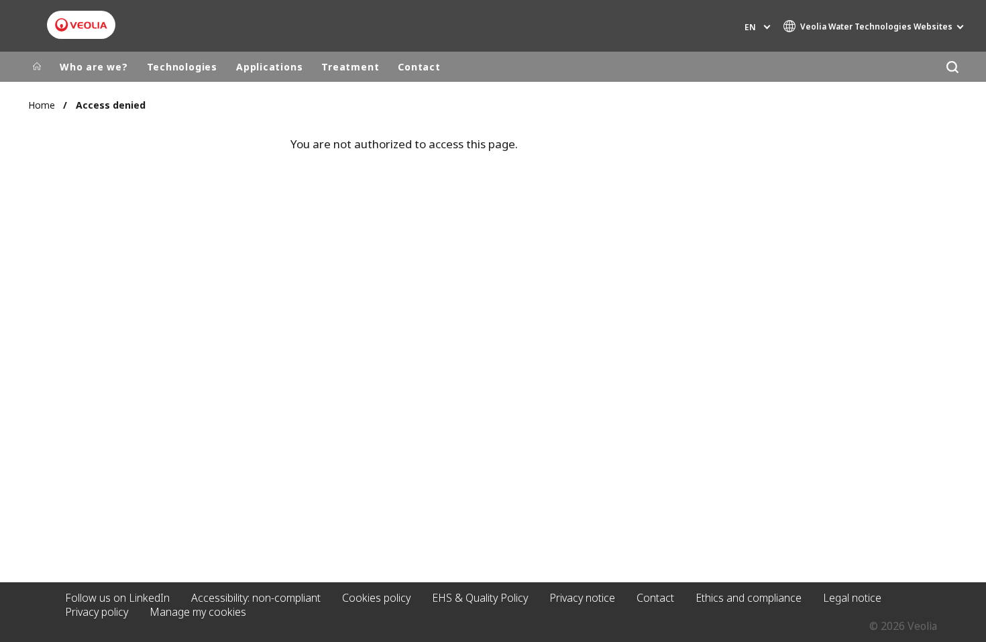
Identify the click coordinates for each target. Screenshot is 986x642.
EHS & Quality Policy (480, 597)
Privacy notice (582, 597)
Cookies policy (376, 597)
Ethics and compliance (749, 597)
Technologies (182, 66)
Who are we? (94, 66)
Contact (419, 66)
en (750, 27)
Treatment (350, 66)
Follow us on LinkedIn (117, 597)
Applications (269, 66)
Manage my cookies (198, 611)
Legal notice (852, 597)
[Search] (952, 66)
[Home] (36, 67)
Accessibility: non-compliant (256, 597)
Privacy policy (96, 611)
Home (41, 105)
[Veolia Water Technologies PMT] (81, 25)
